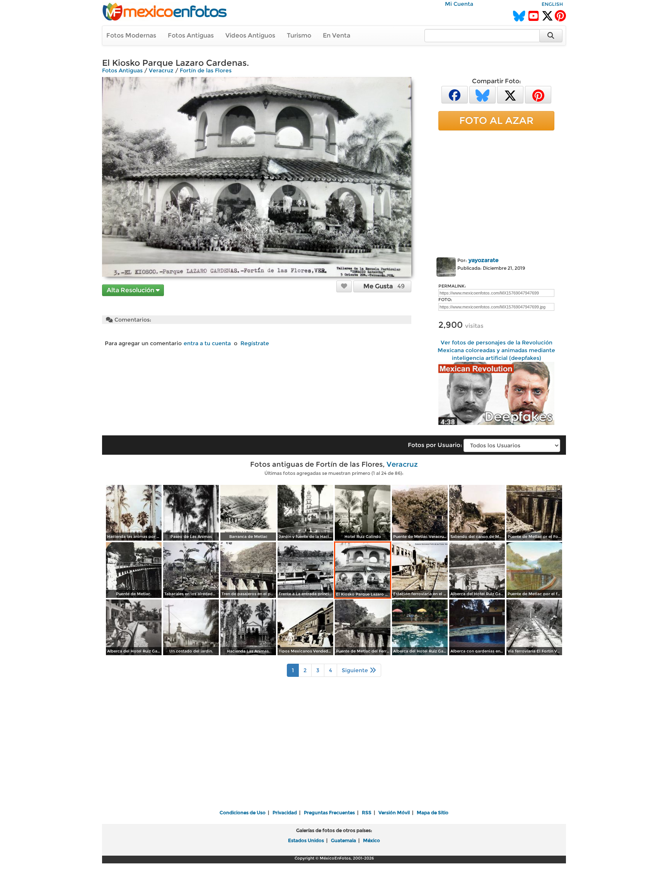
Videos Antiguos (250, 35)
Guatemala (343, 840)
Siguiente (356, 670)
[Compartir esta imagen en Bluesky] (482, 94)
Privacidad (285, 812)
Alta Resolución (131, 290)
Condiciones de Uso (243, 812)
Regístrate (254, 343)
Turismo (299, 35)
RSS (366, 812)
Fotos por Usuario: (435, 445)
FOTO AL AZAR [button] (496, 120)
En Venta (336, 35)
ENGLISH (552, 4)
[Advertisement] (496, 192)
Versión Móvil (394, 812)
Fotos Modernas (131, 35)
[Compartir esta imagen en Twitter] (510, 94)
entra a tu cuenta (207, 343)
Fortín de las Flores (206, 70)
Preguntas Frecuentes (329, 812)
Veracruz (161, 70)
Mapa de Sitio (432, 812)
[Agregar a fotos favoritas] (344, 286)
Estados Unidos (306, 840)
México (371, 840)
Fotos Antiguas (191, 35)
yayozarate (484, 260)
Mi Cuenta (459, 3)
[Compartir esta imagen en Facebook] (454, 94)
